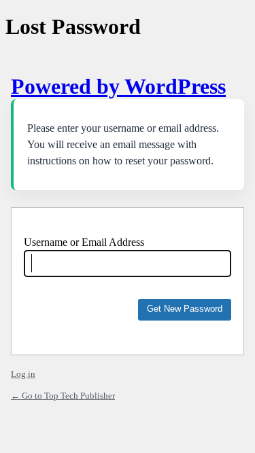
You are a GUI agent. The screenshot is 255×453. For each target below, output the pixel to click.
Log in (23, 374)
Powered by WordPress (118, 86)
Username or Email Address (84, 242)
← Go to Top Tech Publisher (63, 396)
